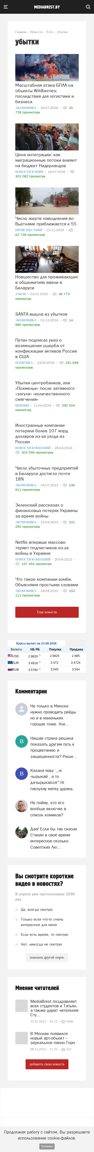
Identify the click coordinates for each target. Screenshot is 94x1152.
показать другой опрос (47, 957)
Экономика (26, 108)
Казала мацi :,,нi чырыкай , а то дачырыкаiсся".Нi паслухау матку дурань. (52, 779)
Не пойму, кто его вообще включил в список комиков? (48, 808)
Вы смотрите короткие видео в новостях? (44, 880)
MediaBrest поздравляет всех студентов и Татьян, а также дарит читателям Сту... (54, 1008)
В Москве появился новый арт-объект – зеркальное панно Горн (52, 1038)
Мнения (22, 405)
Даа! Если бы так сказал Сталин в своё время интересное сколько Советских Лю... (53, 838)
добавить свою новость (47, 1064)
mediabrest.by (47, 7)
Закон (21, 294)
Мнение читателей (37, 988)
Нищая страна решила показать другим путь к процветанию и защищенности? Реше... (53, 747)
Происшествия (29, 230)
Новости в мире (29, 172)
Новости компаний (33, 448)
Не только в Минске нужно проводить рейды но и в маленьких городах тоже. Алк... (53, 715)
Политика (24, 363)
